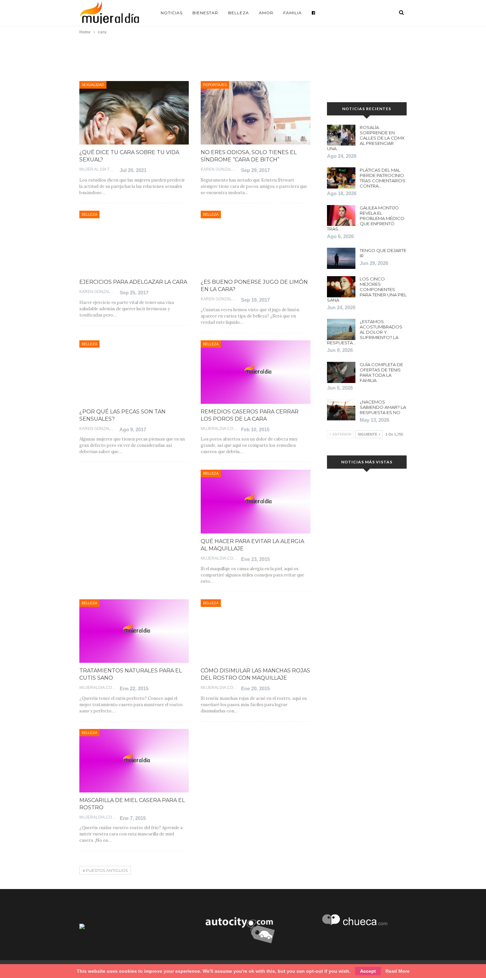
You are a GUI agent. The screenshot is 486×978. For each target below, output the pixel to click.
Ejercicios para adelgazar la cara (133, 282)
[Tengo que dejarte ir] (341, 258)
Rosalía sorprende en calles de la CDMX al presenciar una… (366, 138)
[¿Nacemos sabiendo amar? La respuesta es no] (341, 409)
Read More (397, 971)
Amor (266, 12)
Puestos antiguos (106, 870)
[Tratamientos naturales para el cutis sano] (134, 631)
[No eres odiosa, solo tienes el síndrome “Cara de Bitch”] (255, 113)
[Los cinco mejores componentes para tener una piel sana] (341, 286)
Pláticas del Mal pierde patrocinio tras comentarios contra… (382, 178)
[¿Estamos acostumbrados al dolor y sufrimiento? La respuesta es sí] (341, 329)
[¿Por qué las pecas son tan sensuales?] (134, 372)
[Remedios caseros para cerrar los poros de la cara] (255, 372)
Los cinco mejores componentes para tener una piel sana (367, 289)
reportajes (215, 85)
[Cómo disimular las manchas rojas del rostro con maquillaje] (255, 631)
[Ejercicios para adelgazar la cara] (134, 242)
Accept (368, 971)
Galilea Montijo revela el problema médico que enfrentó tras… (365, 218)
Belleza (238, 12)
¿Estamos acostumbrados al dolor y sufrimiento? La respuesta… (364, 332)
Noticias (171, 12)
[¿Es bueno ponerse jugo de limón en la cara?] (255, 242)
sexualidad (93, 85)
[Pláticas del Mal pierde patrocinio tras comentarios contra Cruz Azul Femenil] (341, 178)
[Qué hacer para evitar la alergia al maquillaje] (255, 501)
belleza (89, 214)
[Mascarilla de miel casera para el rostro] (134, 760)
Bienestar (205, 12)
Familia (292, 12)
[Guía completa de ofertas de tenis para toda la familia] (341, 372)
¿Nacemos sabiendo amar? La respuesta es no (383, 407)
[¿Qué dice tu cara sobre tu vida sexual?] (134, 113)
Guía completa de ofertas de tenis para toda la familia (381, 372)
